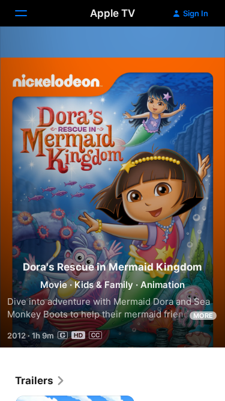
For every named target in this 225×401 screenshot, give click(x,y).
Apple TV (112, 13)
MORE (203, 315)
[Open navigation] (28, 13)
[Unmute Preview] (192, 50)
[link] (40, 380)
